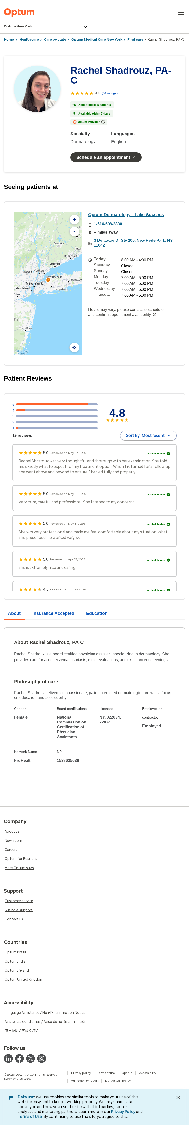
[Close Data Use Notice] (178, 1097)
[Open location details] (48, 280)
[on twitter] (30, 1058)
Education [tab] (97, 613)
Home (9, 40)
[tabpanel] (94, 700)
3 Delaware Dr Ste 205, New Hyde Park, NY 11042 (133, 242)
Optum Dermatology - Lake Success (126, 214)
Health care (29, 40)
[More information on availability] (155, 315)
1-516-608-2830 (108, 224)
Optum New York (18, 26)
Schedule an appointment (103, 157)
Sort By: (145, 435)
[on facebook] (19, 1058)
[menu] (181, 12)
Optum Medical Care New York (96, 40)
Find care (135, 40)
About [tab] (14, 613)
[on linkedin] (8, 1058)
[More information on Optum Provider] (103, 122)
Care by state (55, 40)
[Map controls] (74, 347)
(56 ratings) (110, 93)
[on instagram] (41, 1058)
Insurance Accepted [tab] (53, 613)
